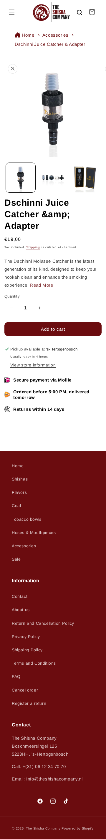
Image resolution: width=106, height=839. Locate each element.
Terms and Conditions (34, 663)
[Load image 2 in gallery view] (53, 177)
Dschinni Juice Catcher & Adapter (50, 44)
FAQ (16, 676)
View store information (33, 365)
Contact (19, 596)
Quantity (12, 296)
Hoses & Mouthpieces (34, 532)
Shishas (20, 479)
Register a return (29, 703)
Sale (16, 559)
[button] (11, 12)
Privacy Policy (26, 636)
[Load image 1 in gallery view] (20, 177)
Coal (16, 505)
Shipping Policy (27, 649)
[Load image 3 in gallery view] (85, 177)
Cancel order (25, 690)
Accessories (55, 35)
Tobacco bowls (27, 519)
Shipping (33, 247)
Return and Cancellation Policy (43, 623)
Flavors (19, 492)
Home (28, 35)
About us (21, 609)
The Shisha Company (43, 828)
